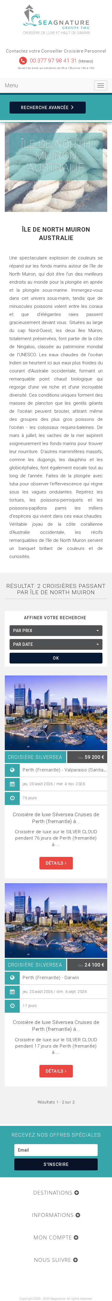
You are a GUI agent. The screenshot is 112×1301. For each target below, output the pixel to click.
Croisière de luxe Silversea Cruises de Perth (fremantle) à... (56, 817)
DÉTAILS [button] (55, 863)
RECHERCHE (45, 107)
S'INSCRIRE (56, 1164)
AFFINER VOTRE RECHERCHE (55, 617)
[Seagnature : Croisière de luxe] (56, 16)
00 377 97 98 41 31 (53, 60)
